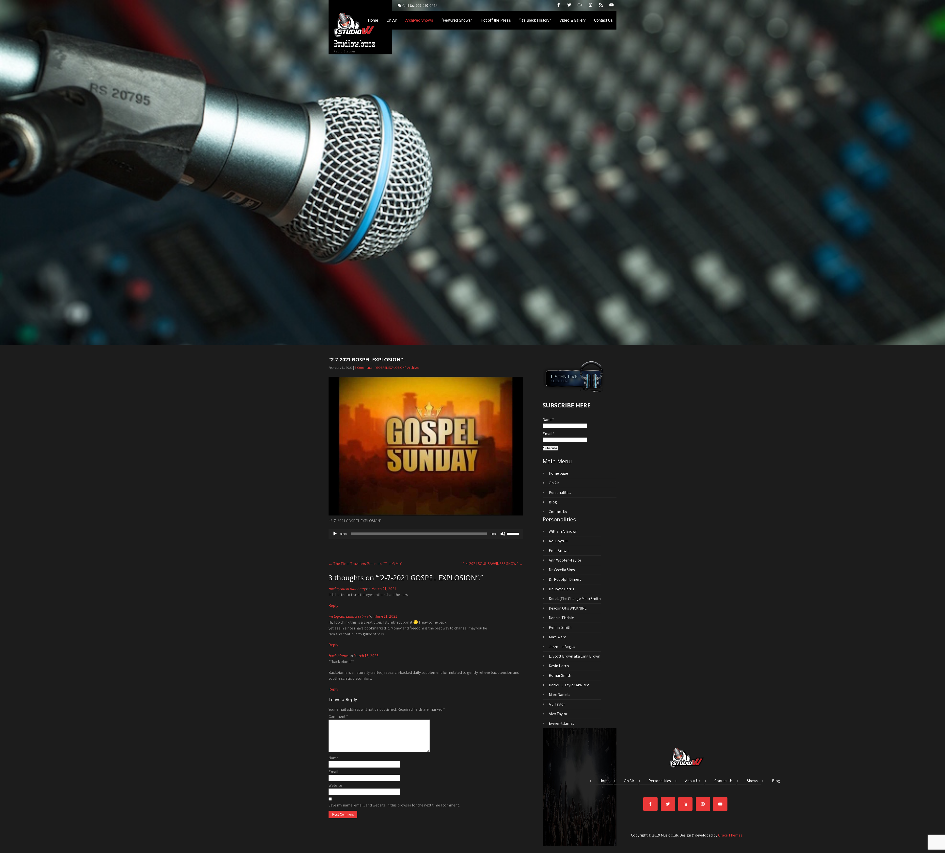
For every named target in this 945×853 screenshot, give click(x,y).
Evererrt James (561, 723)
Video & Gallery (572, 20)
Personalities (560, 492)
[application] (426, 534)
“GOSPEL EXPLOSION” (390, 367)
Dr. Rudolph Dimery (565, 579)
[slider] (513, 533)
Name (333, 757)
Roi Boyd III (558, 541)
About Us (692, 781)
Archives (413, 367)
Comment (338, 716)
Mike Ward (557, 637)
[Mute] (502, 533)
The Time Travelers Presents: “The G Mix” (366, 563)
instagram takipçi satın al (349, 616)
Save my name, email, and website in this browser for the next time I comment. (394, 805)
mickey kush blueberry (347, 588)
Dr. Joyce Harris (561, 589)
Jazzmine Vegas (562, 646)
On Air (392, 20)
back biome (338, 655)
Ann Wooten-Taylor (565, 560)
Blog (553, 502)
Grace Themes (730, 835)
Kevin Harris (559, 665)
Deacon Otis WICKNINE (568, 608)
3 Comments (363, 367)
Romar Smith (560, 675)
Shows (752, 781)
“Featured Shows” (456, 20)
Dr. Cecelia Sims (562, 569)
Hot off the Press (496, 20)
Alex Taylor (558, 713)
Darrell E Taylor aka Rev (569, 685)
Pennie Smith (560, 627)
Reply (333, 605)
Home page (558, 473)
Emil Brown (558, 550)
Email (333, 771)
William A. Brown (563, 531)
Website (335, 785)
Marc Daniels (559, 694)
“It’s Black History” (535, 20)
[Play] (334, 533)
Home (373, 20)
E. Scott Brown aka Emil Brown (574, 656)
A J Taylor (557, 704)
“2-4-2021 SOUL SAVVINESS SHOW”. (492, 563)
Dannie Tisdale (561, 617)
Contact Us (603, 20)
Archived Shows (419, 20)
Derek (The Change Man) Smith (575, 598)
